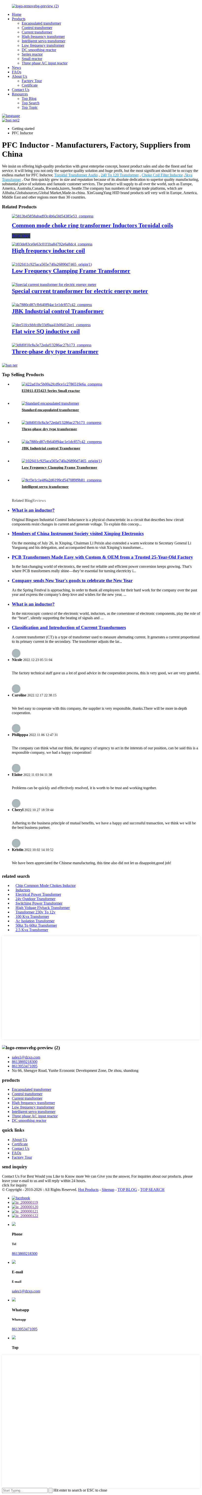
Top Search (30, 103)
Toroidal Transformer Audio (76, 175)
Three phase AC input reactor (44, 63)
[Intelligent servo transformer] (61, 480)
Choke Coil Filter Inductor (162, 175)
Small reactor (32, 59)
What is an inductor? (33, 510)
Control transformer (37, 28)
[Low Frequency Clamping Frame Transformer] (52, 264)
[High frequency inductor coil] (52, 244)
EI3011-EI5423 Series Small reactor (51, 391)
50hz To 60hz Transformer (36, 925)
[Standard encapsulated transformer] (50, 403)
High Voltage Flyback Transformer (43, 908)
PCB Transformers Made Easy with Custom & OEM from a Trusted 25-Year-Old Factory (102, 557)
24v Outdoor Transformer (35, 899)
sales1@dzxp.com (26, 1057)
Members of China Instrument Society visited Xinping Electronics (78, 533)
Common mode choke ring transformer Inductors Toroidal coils (92, 225)
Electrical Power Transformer (38, 894)
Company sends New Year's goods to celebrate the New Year (72, 580)
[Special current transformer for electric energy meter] (54, 284)
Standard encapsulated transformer (50, 410)
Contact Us (20, 90)
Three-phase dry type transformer (55, 351)
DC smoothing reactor (39, 50)
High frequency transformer (43, 36)
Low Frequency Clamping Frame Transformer (71, 271)
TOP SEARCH (152, 1189)
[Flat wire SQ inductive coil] (51, 325)
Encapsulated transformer (41, 23)
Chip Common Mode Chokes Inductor (46, 885)
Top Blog (29, 98)
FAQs (16, 72)
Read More (21, 236)
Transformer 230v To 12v (35, 912)
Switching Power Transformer (39, 903)
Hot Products (88, 1189)
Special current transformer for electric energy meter (80, 291)
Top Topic (30, 107)
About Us (19, 76)
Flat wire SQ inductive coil (46, 331)
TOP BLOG (127, 1189)
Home (16, 14)
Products (18, 19)
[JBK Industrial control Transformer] (52, 305)
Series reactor (32, 54)
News (16, 67)
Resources (20, 94)
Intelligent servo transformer (43, 41)
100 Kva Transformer (32, 916)
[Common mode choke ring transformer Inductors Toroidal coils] (52, 216)
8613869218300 (24, 1062)
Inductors (23, 890)
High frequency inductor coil (48, 250)
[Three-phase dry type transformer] (51, 345)
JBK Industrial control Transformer (58, 311)
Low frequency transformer (43, 45)
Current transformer (37, 32)
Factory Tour (32, 81)
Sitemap (108, 1189)
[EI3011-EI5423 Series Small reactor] (62, 384)
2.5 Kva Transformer (32, 930)
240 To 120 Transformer (120, 175)
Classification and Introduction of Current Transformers (69, 627)
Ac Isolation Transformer (35, 921)
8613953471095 (24, 1066)
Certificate (30, 85)
